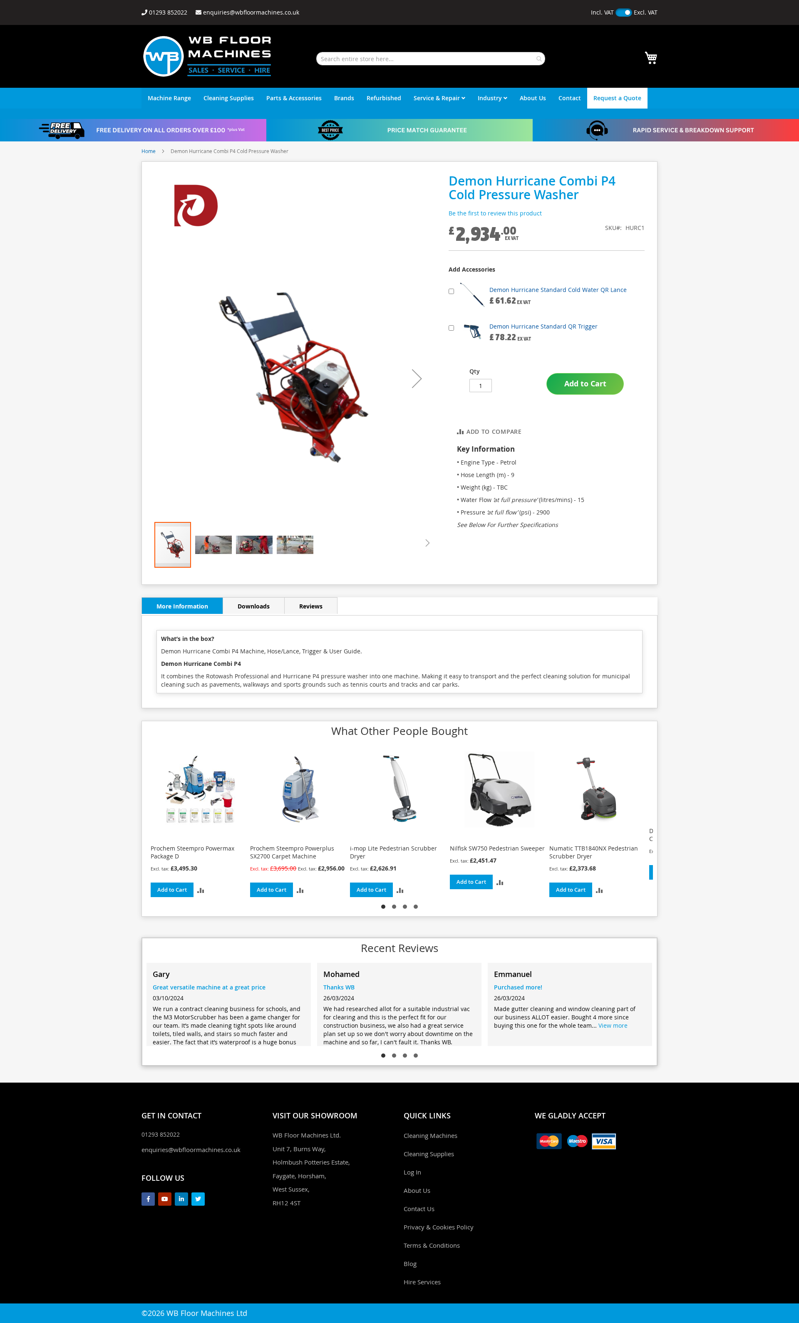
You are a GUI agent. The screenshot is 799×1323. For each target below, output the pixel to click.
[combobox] (430, 58)
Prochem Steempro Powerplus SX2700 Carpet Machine (292, 852)
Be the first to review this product (495, 213)
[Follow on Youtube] (164, 1199)
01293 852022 (160, 1134)
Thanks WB (339, 987)
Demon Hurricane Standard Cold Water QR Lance (558, 290)
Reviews (311, 606)
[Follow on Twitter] (198, 1199)
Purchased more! (518, 987)
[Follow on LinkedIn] (181, 1199)
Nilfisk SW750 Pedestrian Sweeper (497, 848)
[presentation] (154, 829)
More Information (182, 606)
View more (613, 1025)
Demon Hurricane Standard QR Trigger (543, 326)
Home (148, 151)
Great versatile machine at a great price (209, 987)
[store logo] (207, 56)
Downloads (254, 606)
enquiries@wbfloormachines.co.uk (191, 1149)
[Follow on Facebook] (148, 1199)
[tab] (182, 605)
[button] (417, 378)
